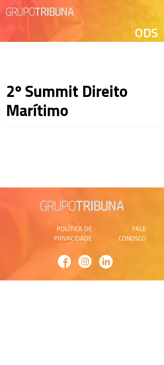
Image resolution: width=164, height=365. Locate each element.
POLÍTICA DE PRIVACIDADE (73, 233)
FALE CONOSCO (132, 233)
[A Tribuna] (40, 11)
